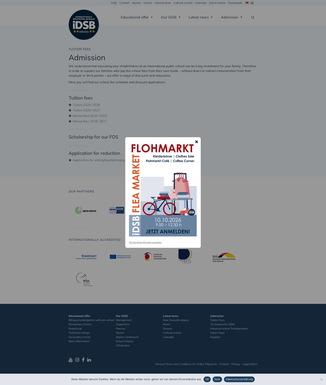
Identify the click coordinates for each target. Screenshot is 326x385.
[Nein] (321, 379)
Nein (217, 379)
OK (207, 379)
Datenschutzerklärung (239, 379)
